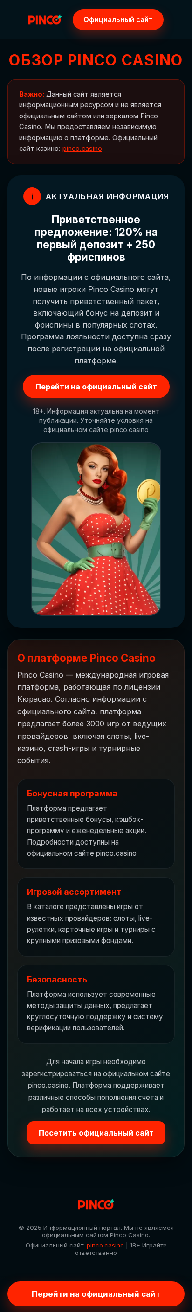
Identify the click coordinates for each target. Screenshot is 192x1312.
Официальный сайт (118, 19)
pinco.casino (82, 148)
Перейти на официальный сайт (96, 386)
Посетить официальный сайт (96, 1132)
